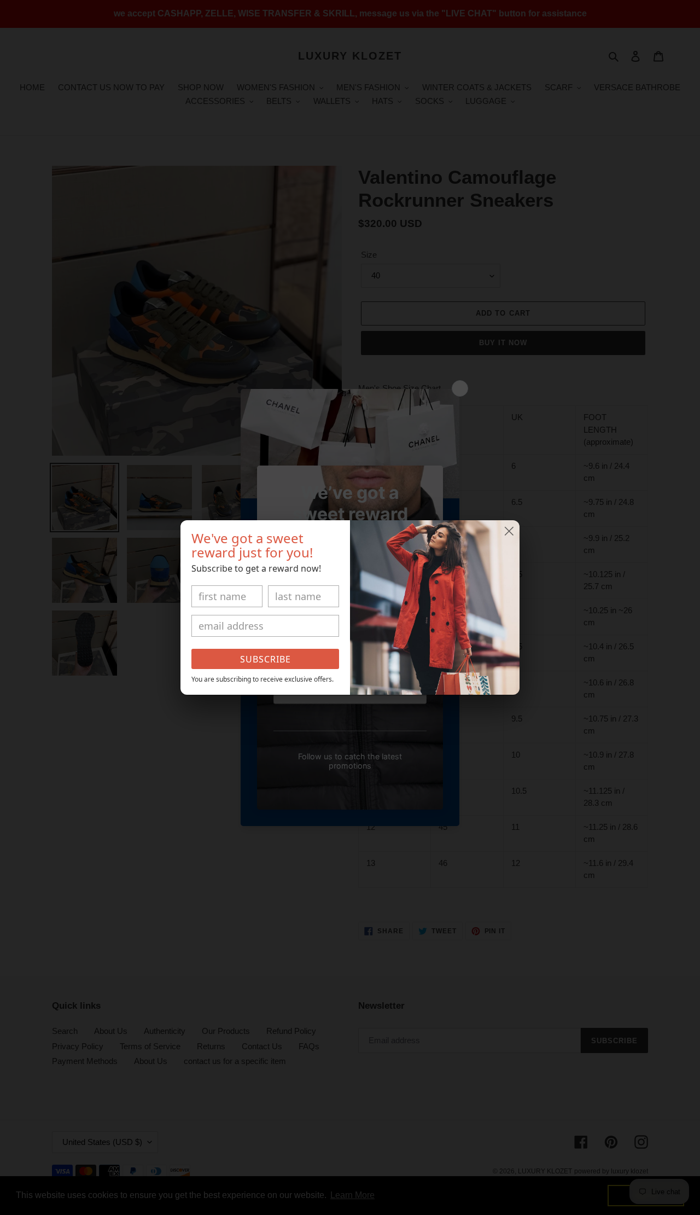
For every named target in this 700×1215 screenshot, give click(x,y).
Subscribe (265, 659)
